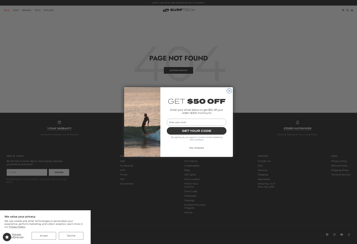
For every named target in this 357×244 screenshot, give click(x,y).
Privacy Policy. (17, 227)
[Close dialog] (229, 90)
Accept (44, 235)
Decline (71, 235)
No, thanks (196, 147)
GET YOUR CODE (196, 131)
